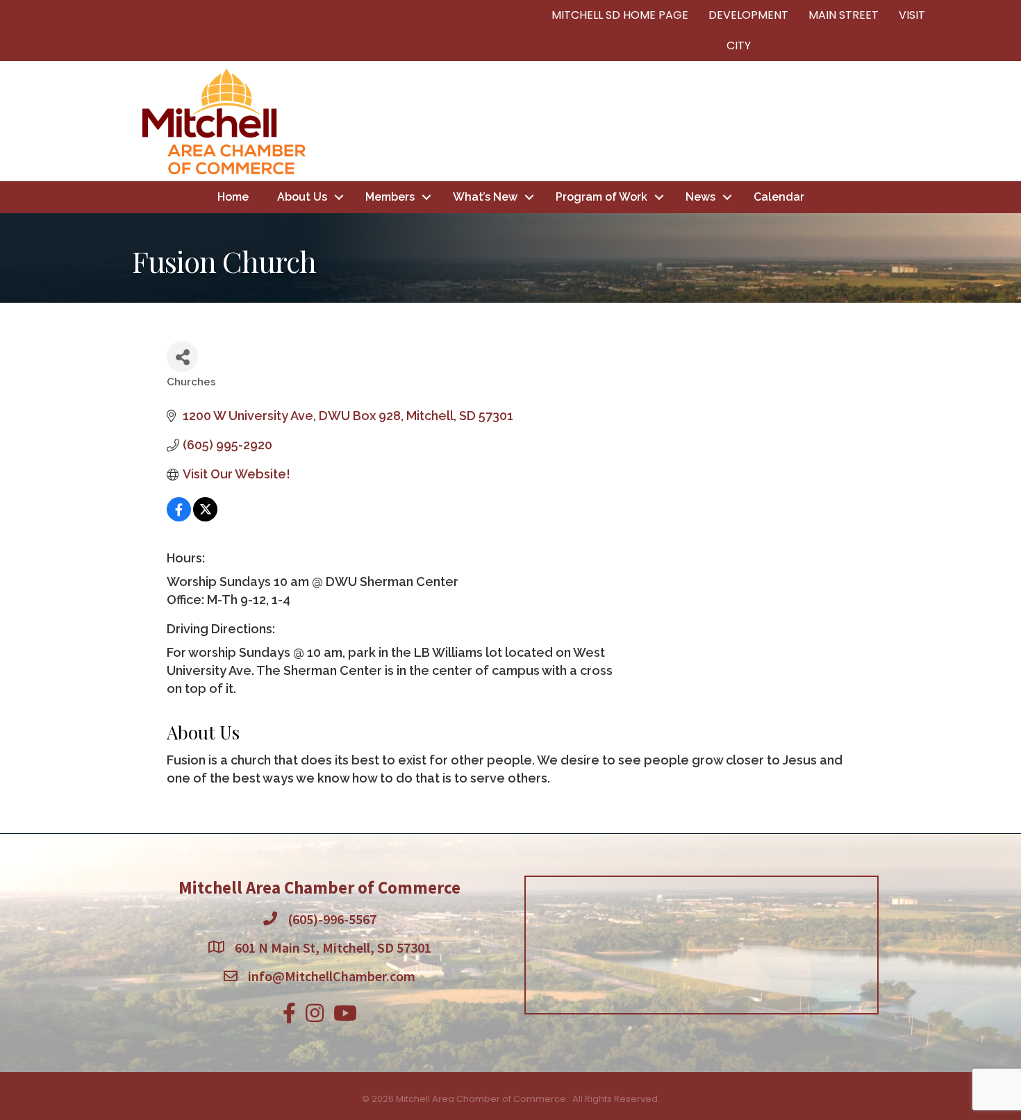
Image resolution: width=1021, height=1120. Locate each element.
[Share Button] (182, 356)
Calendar (779, 196)
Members (390, 196)
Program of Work (601, 196)
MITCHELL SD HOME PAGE (619, 15)
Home (233, 196)
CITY (739, 45)
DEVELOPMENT (748, 15)
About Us (302, 196)
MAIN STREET (843, 15)
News (700, 196)
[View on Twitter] (205, 517)
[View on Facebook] (179, 517)
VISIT (912, 15)
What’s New (485, 196)
